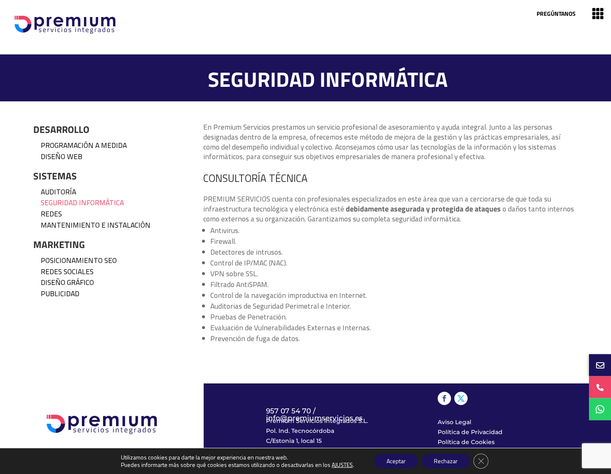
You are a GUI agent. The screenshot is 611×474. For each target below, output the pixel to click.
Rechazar (446, 461)
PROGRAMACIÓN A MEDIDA (84, 145)
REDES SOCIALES (67, 271)
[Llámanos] (600, 387)
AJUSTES (342, 465)
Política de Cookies (466, 442)
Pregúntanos (556, 13)
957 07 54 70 (288, 411)
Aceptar (396, 461)
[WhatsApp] (600, 409)
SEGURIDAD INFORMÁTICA (82, 202)
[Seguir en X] (461, 398)
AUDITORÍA (58, 191)
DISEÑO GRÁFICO (67, 282)
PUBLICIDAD (60, 293)
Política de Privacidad (470, 432)
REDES (51, 213)
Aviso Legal (454, 422)
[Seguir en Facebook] (444, 398)
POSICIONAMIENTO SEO (79, 260)
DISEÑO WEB (61, 156)
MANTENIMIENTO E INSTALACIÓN (95, 225)
